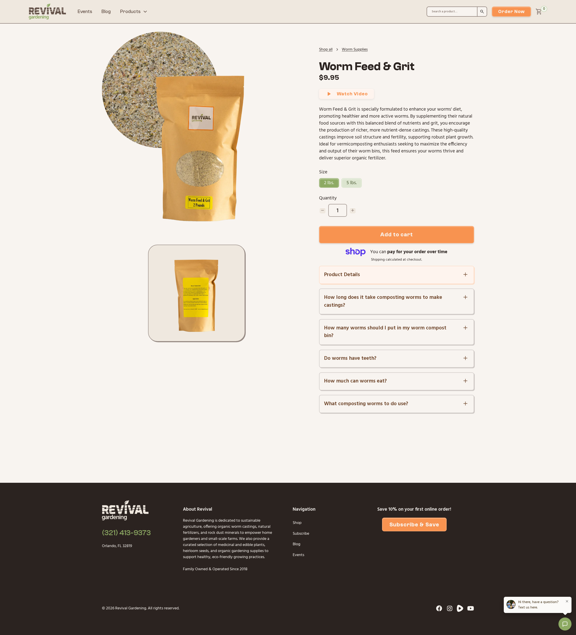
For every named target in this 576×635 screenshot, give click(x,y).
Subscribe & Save (414, 524)
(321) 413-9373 (126, 533)
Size (323, 172)
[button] (133, 11)
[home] (47, 12)
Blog (106, 11)
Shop (297, 523)
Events (85, 11)
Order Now (511, 11)
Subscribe (301, 533)
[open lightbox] (199, 143)
